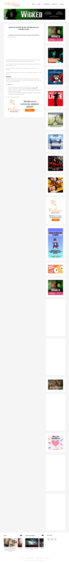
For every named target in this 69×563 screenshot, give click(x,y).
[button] (21, 535)
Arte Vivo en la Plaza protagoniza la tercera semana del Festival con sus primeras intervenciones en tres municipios (10, 550)
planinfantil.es (12, 4)
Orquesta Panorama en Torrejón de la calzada (32, 549)
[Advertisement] (55, 318)
